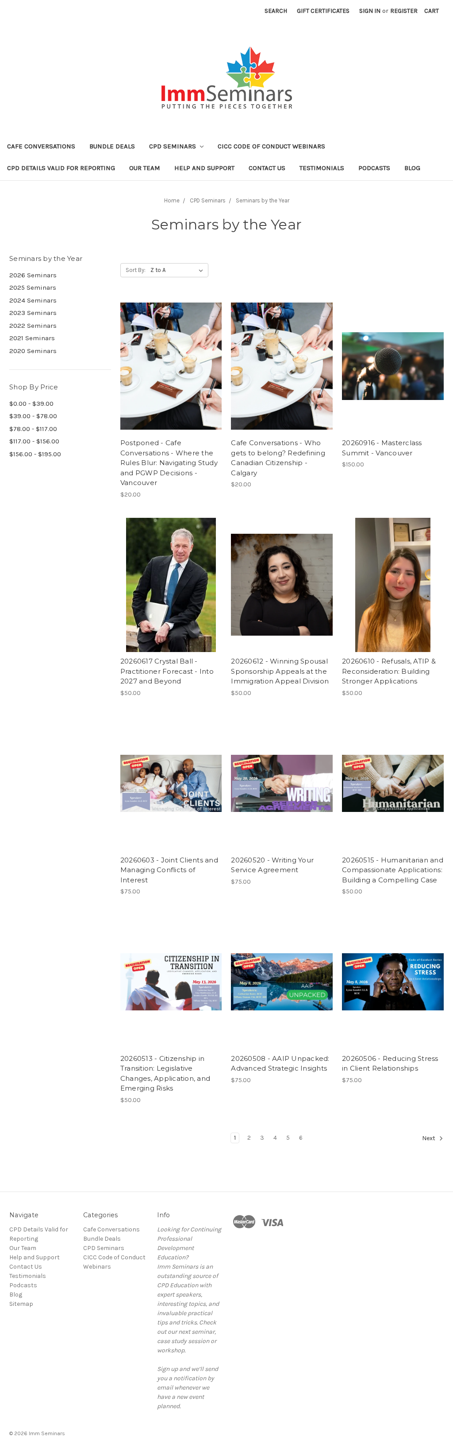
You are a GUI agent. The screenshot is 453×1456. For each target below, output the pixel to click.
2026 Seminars (33, 275)
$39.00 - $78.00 (33, 416)
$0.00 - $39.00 (31, 404)
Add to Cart (171, 366)
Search (276, 11)
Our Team (144, 168)
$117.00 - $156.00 (34, 441)
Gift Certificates (323, 11)
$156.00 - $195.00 (35, 454)
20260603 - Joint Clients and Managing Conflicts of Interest (169, 870)
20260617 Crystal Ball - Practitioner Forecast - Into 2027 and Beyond (167, 671)
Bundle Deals (112, 146)
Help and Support (204, 168)
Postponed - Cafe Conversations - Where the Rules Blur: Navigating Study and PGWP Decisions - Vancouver (169, 463)
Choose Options (281, 366)
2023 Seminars (33, 313)
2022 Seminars (33, 326)
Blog (412, 168)
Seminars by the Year (262, 200)
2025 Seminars (32, 287)
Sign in (369, 11)
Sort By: (136, 270)
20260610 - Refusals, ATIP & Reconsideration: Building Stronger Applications (389, 671)
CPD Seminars (173, 146)
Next (429, 1138)
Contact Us (267, 168)
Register (404, 11)
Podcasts (374, 168)
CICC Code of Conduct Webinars (271, 146)
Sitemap (21, 1304)
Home (172, 200)
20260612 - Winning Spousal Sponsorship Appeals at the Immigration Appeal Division (280, 671)
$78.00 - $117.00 (33, 429)
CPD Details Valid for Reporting (61, 168)
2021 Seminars (32, 338)
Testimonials (321, 168)
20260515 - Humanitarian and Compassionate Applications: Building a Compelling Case (392, 870)
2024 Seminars (33, 300)
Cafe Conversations (41, 146)
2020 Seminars (33, 351)
